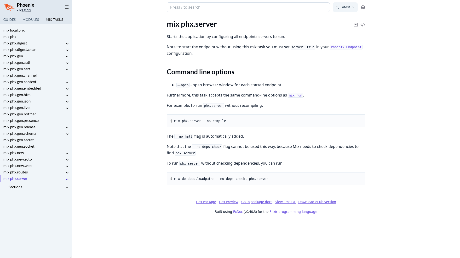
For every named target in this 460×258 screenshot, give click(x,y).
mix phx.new (13, 152)
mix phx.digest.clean (19, 49)
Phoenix (25, 5)
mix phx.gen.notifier (19, 114)
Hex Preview (228, 201)
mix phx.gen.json (17, 101)
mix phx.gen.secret (18, 139)
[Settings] (363, 7)
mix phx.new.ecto (17, 159)
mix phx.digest (15, 43)
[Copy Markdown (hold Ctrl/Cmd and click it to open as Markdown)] (356, 21)
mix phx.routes (15, 172)
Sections (15, 186)
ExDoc (238, 211)
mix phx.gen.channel (20, 75)
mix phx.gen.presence (21, 120)
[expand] (67, 43)
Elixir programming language (293, 211)
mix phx (9, 36)
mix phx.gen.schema (19, 133)
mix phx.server (15, 178)
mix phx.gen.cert (16, 68)
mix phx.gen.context (19, 81)
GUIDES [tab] (9, 19)
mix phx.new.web (17, 165)
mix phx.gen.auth (17, 62)
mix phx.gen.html (17, 94)
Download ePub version (317, 201)
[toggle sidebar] (65, 6)
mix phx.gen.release (19, 126)
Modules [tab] (31, 19)
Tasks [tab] (54, 19)
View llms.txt (285, 201)
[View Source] (363, 21)
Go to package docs (256, 202)
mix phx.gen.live (16, 107)
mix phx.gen (13, 56)
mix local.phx (14, 30)
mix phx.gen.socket (18, 146)
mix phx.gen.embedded (22, 88)
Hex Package (206, 201)
